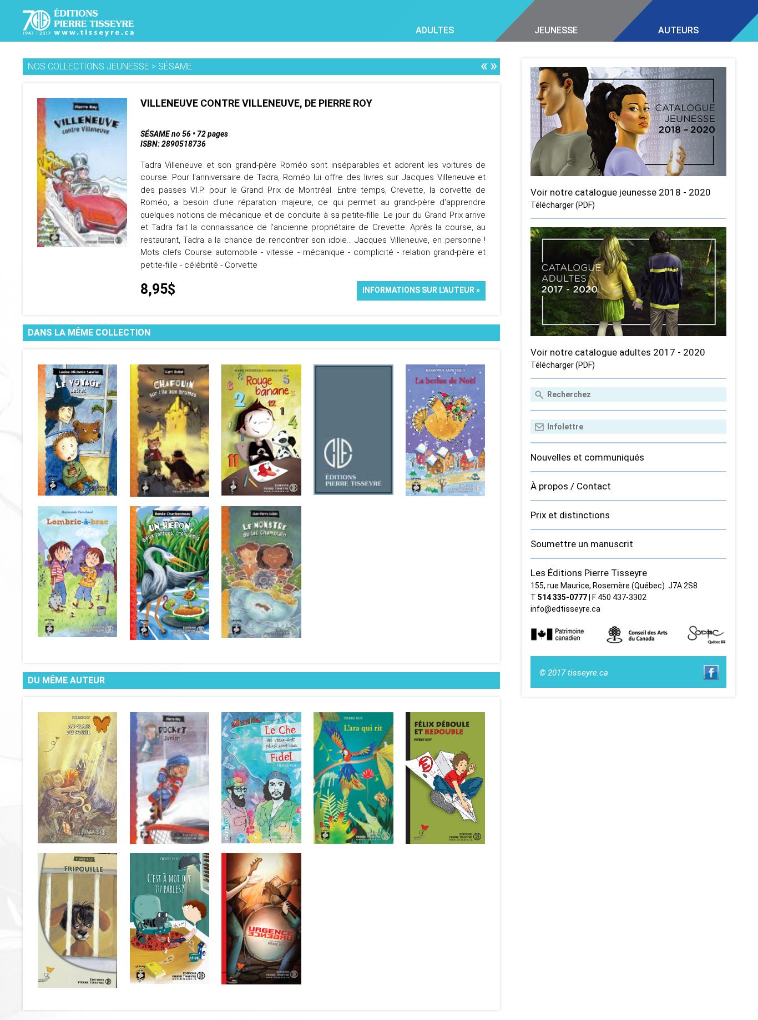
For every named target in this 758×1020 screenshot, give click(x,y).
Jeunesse (556, 30)
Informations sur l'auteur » (421, 290)
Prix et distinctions (570, 515)
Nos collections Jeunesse (88, 66)
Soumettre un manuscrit (581, 543)
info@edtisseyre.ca (565, 608)
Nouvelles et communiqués (587, 457)
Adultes (435, 30)
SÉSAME (175, 66)
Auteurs (678, 30)
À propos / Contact (570, 486)
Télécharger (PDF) (562, 205)
